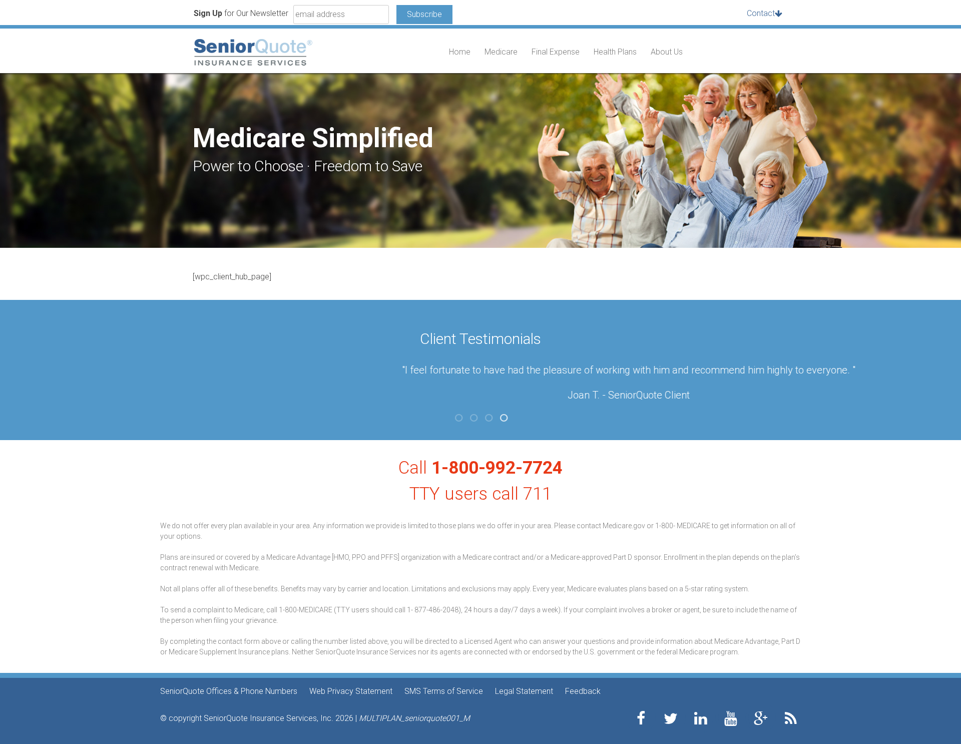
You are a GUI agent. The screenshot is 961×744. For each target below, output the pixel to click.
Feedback (583, 691)
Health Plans (615, 52)
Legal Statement (524, 691)
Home (459, 52)
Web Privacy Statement (350, 691)
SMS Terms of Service (443, 691)
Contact (761, 13)
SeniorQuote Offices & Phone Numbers (228, 691)
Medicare (501, 52)
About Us (667, 52)
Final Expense (556, 52)
